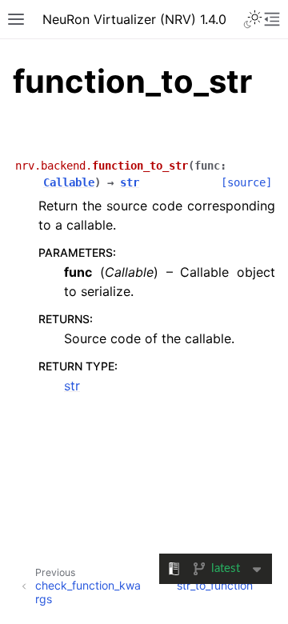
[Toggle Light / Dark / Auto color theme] (252, 19)
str (72, 386)
